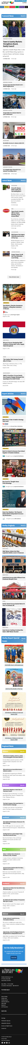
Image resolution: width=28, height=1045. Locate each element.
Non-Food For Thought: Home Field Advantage (11, 482)
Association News (14, 232)
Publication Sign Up (5, 1020)
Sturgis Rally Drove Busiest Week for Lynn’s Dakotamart (12, 113)
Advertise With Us (5, 1001)
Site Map (3, 1018)
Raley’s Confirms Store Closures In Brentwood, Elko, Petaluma (11, 854)
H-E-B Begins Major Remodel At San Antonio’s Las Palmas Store (12, 170)
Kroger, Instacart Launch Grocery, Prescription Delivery (11, 919)
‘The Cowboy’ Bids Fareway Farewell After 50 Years (13, 360)
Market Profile (6, 340)
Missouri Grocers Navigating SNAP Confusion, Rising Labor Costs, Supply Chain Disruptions (13, 344)
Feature (4, 356)
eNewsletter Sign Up (5, 1023)
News (12, 208)
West (17, 6)
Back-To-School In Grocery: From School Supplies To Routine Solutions (14, 452)
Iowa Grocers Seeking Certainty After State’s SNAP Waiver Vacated (13, 631)
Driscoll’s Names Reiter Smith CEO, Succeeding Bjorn (16, 189)
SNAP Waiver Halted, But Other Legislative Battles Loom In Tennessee (13, 552)
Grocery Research (6, 373)
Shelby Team (7, 58)
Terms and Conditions (5, 1040)
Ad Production (4, 1007)
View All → (23, 16)
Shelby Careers (4, 1000)
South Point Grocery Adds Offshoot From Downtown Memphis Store (14, 578)
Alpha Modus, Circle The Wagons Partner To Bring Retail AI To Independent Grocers (13, 932)
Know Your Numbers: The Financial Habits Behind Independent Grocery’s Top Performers (13, 513)
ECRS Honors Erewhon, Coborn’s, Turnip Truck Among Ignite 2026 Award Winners (13, 756)
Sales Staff (3, 1003)
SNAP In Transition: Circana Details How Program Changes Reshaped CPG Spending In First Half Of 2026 (13, 377)
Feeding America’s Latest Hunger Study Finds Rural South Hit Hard (12, 834)
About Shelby (4, 996)
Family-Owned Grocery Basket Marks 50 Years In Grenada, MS (14, 604)
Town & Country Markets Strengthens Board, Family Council (12, 44)
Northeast (22, 6)
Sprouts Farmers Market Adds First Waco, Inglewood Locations (13, 868)
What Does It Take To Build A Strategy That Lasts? (13, 420)
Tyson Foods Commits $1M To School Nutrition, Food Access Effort (17, 214)
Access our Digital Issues (6, 1026)
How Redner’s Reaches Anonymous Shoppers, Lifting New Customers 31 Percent (13, 307)
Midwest (6, 6)
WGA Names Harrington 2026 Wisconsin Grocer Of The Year (18, 236)
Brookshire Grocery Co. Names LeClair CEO (13, 143)
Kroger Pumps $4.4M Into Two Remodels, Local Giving (17, 256)
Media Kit (3, 1005)
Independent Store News (7, 38)
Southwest (12, 6)
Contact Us (3, 1028)
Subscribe (13, 957)
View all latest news (14, 277)
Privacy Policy (4, 1038)
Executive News (6, 140)
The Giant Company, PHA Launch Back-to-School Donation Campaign (13, 804)
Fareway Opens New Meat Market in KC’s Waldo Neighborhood (13, 85)
